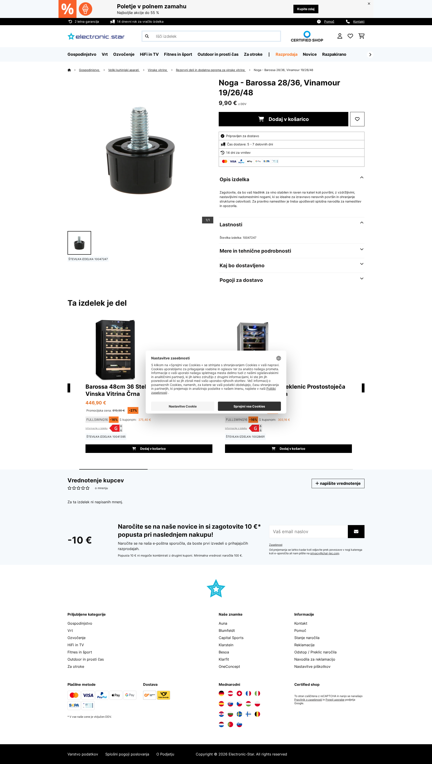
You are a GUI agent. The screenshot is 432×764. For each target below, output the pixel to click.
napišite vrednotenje (340, 483)
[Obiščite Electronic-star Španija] (221, 703)
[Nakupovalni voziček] (361, 36)
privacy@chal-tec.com (324, 553)
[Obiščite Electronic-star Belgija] (257, 714)
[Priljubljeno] (350, 36)
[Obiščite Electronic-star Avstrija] (230, 693)
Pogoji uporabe (335, 699)
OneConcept (229, 666)
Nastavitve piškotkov (312, 666)
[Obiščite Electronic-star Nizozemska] (221, 724)
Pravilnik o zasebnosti (308, 699)
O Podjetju (165, 754)
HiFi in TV (76, 645)
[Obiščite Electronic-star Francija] (248, 693)
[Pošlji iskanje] (147, 36)
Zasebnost (275, 544)
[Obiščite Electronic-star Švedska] (239, 714)
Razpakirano (334, 54)
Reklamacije (304, 645)
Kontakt (358, 21)
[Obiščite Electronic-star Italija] (257, 693)
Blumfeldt (227, 630)
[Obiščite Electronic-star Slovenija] (239, 724)
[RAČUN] (340, 36)
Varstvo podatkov (83, 754)
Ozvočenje (77, 637)
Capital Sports (231, 637)
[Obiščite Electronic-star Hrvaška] (221, 714)
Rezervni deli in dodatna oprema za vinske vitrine (211, 70)
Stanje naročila (307, 637)
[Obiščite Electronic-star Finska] (248, 714)
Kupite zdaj (306, 9)
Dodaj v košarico (288, 119)
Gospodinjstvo (89, 70)
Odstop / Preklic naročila (315, 652)
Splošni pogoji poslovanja (127, 754)
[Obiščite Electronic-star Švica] (239, 693)
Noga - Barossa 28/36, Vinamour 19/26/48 (283, 70)
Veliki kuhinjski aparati (124, 70)
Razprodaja (286, 54)
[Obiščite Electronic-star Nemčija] (221, 693)
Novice (310, 54)
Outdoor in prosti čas (86, 659)
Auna (223, 623)
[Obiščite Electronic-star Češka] (239, 703)
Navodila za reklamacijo (314, 659)
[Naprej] (370, 54)
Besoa (224, 652)
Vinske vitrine (158, 70)
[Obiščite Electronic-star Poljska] (257, 703)
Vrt (70, 630)
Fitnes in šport (80, 652)
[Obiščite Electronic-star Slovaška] (230, 703)
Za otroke (76, 666)
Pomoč (329, 21)
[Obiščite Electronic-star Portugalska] (230, 724)
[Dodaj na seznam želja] (357, 119)
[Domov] (73, 70)
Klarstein (226, 645)
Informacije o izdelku (97, 428)
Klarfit (224, 659)
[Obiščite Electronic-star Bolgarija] (230, 714)
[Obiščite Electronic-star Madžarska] (248, 703)
